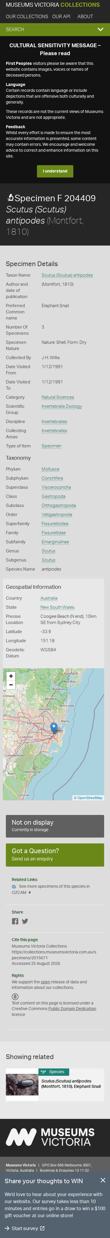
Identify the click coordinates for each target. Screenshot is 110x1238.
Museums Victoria (53, 5)
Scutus (48, 551)
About (85, 16)
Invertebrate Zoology (62, 406)
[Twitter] (24, 922)
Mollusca (50, 469)
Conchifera (52, 478)
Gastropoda (53, 496)
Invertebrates (54, 422)
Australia (48, 598)
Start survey (25, 1228)
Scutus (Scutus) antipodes (67, 275)
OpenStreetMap (90, 797)
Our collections (27, 16)
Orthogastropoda (59, 505)
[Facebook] (15, 922)
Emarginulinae (55, 542)
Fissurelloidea (55, 524)
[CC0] (15, 997)
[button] (55, 29)
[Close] (103, 1181)
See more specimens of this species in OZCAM (51, 889)
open (45, 982)
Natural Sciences (58, 397)
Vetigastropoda (57, 515)
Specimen (51, 446)
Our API (61, 16)
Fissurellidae (54, 533)
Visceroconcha (56, 487)
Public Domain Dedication (72, 1009)
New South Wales (57, 607)
